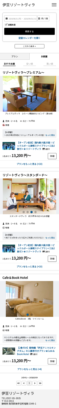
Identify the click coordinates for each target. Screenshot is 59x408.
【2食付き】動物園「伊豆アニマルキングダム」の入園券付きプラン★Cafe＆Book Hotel (36, 350)
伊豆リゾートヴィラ (19, 4)
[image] (9, 149)
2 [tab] (28, 109)
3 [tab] (32, 109)
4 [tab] (35, 109)
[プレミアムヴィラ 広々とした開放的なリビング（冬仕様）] (29, 94)
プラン (14, 56)
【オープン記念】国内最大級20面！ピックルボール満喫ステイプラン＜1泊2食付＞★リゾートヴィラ (36, 145)
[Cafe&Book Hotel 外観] (29, 299)
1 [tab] (24, 109)
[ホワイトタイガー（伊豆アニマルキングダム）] (9, 354)
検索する (29, 31)
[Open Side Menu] (54, 4)
